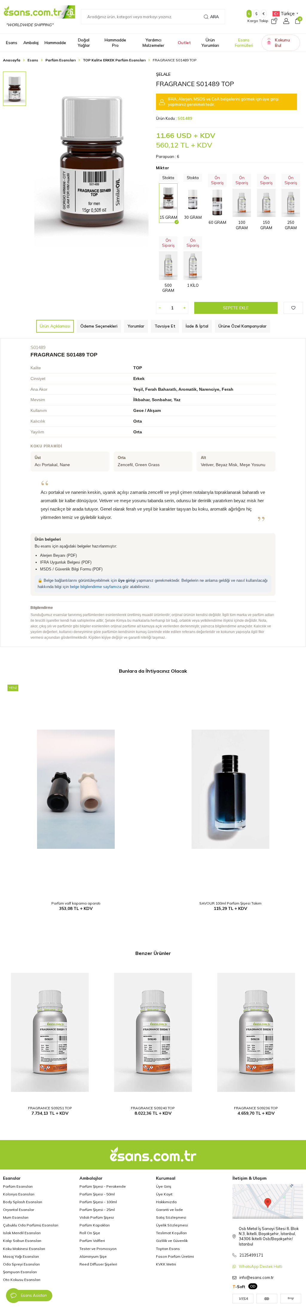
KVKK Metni (166, 1264)
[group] (91, 159)
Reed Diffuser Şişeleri (98, 1264)
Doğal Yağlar (84, 42)
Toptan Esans (168, 1248)
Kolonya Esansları (18, 1194)
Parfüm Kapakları (94, 1225)
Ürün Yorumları (210, 42)
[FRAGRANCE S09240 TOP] (153, 1032)
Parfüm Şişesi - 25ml (97, 1209)
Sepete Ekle (236, 308)
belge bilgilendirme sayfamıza (95, 586)
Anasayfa (11, 60)
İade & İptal (197, 326)
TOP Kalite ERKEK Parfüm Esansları (114, 60)
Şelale (163, 74)
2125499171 (251, 1255)
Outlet (184, 42)
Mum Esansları (15, 1217)
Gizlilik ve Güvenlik (172, 1240)
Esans (11, 42)
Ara (214, 16)
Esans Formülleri (244, 42)
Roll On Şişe (89, 1233)
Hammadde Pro (115, 42)
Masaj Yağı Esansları (21, 1256)
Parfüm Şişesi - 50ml (97, 1194)
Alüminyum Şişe (93, 1256)
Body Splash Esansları (22, 1202)
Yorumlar (136, 326)
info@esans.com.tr (256, 1277)
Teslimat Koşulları (171, 1233)
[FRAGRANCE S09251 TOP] (50, 1032)
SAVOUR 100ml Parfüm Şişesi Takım (230, 903)
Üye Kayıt (164, 1194)
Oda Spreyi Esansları (21, 1264)
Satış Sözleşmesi (171, 1217)
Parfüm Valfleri (92, 1240)
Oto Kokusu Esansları (21, 1279)
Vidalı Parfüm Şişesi (96, 1217)
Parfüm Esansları (60, 60)
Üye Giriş (163, 1186)
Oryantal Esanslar (18, 1209)
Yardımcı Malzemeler (153, 42)
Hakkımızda (166, 1202)
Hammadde (55, 42)
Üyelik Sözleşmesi (172, 1225)
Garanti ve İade (169, 1209)
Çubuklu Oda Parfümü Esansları (30, 1225)
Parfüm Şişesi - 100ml (98, 1202)
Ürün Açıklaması (55, 326)
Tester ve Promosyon (98, 1248)
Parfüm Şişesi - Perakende (102, 1186)
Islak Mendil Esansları (22, 1233)
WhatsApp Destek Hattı (260, 1266)
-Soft (238, 1286)
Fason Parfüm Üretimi (175, 1256)
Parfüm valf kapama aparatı (75, 903)
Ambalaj (31, 42)
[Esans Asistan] (13, 1295)
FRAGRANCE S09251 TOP (50, 1108)
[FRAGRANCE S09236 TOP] (256, 1032)
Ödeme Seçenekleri (98, 326)
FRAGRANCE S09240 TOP (153, 1108)
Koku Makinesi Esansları (24, 1248)
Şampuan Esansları (20, 1272)
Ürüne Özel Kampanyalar (242, 326)
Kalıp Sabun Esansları (22, 1240)
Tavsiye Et (164, 326)
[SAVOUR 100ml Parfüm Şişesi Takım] (230, 789)
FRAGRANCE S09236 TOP (256, 1108)
